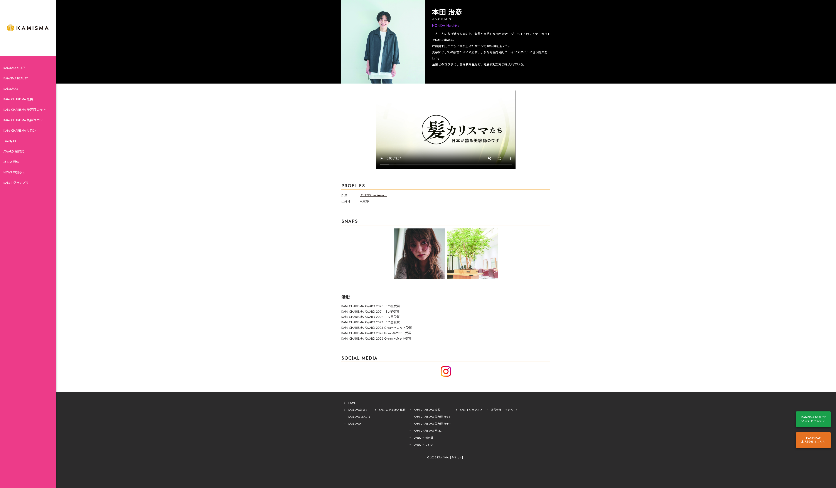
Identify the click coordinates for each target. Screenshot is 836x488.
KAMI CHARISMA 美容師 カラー (24, 120)
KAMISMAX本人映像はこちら (813, 440)
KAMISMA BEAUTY (15, 78)
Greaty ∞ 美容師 (423, 438)
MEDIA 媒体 (11, 162)
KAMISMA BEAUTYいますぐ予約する (813, 419)
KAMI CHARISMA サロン (19, 130)
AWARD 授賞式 (13, 151)
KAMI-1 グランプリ (16, 183)
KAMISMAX (10, 89)
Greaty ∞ (9, 141)
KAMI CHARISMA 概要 (18, 99)
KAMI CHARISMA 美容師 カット (24, 109)
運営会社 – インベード (504, 410)
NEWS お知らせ (14, 172)
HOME (352, 403)
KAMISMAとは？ (14, 68)
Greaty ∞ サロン (423, 445)
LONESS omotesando (373, 195)
